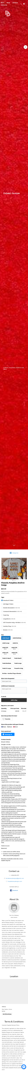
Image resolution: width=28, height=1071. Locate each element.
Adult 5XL (14, 653)
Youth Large (18, 663)
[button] (7, 719)
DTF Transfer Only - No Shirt (14, 622)
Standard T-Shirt (8, 600)
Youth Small (17, 658)
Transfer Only (18, 668)
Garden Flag (9, 626)
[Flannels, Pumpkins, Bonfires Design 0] (14, 568)
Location (15, 2)
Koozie (8, 630)
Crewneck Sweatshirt (12, 611)
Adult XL (15, 643)
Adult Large (5, 643)
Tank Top (6, 615)
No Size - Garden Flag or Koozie (11, 673)
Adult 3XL (14, 648)
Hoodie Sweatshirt (11, 608)
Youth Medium (6, 663)
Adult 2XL (5, 648)
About (8, 2)
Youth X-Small (6, 658)
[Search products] (25, 47)
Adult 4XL (5, 653)
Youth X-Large (6, 668)
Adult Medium (17, 638)
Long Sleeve (9, 619)
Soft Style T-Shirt (8, 604)
